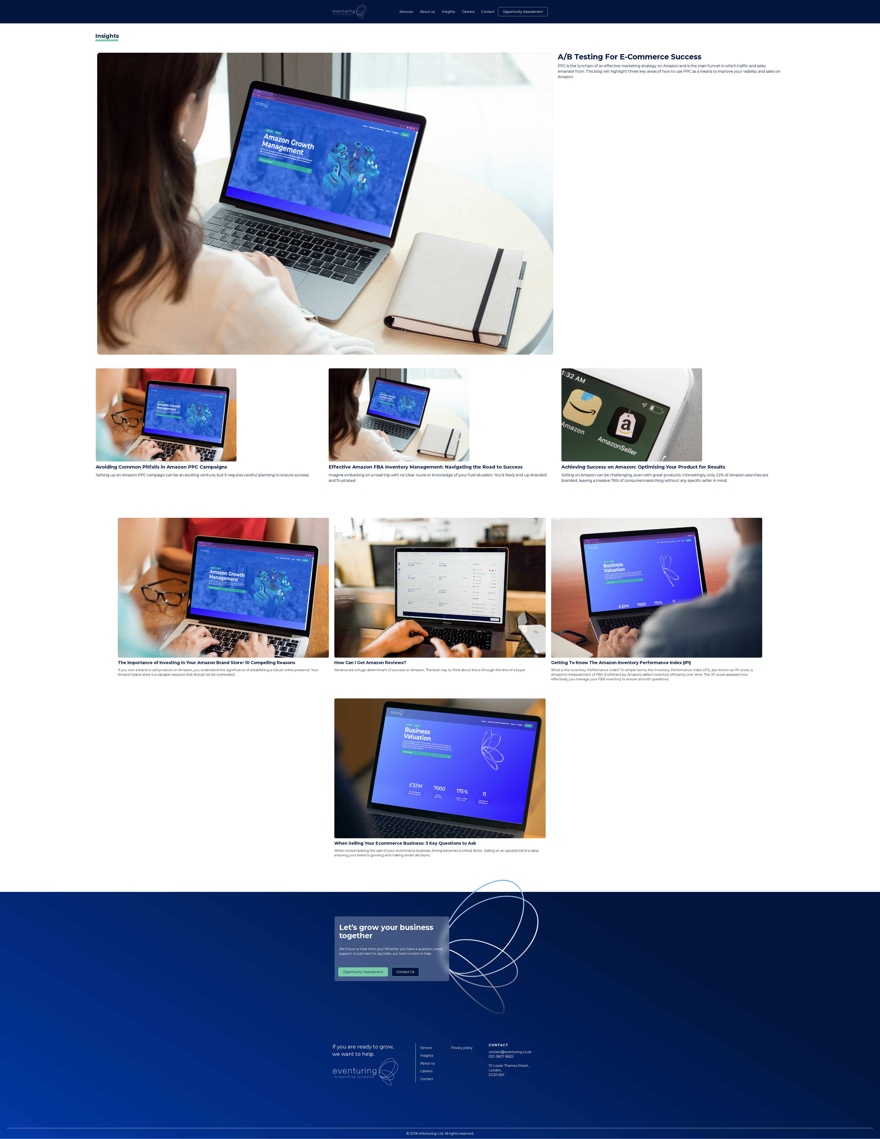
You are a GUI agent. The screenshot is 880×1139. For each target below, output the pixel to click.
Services (406, 12)
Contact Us (405, 972)
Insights (448, 12)
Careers (468, 12)
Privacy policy (462, 1048)
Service (426, 1048)
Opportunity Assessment (523, 12)
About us (427, 12)
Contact (488, 12)
